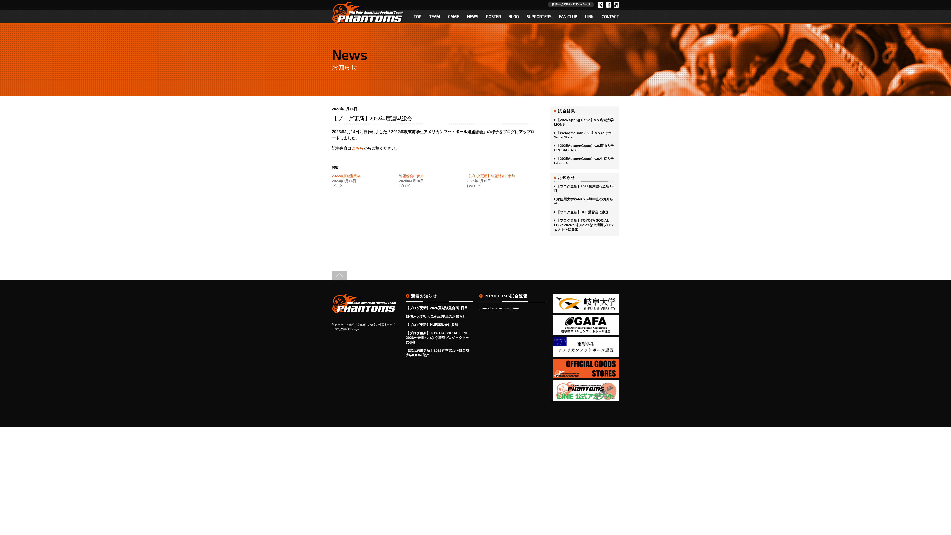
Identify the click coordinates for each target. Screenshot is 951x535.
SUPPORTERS (539, 16)
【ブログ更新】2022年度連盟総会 (372, 118)
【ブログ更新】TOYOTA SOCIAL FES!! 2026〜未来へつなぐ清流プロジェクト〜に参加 (584, 224)
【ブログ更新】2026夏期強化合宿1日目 (584, 188)
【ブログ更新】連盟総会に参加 (491, 176)
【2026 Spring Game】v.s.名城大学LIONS (584, 122)
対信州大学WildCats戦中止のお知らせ (583, 201)
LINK (589, 16)
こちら (358, 148)
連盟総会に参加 (411, 176)
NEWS (472, 16)
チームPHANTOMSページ (572, 4)
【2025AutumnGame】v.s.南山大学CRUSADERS (584, 148)
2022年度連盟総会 (346, 176)
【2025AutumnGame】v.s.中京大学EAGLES (584, 161)
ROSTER (493, 16)
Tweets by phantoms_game (499, 308)
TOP (417, 16)
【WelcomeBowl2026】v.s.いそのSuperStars (582, 135)
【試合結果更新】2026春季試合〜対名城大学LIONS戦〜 (437, 352)
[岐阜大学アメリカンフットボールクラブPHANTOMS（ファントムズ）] (364, 311)
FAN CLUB (568, 16)
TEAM (434, 16)
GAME (453, 16)
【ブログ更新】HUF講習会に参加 (582, 212)
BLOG (514, 16)
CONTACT (610, 16)
